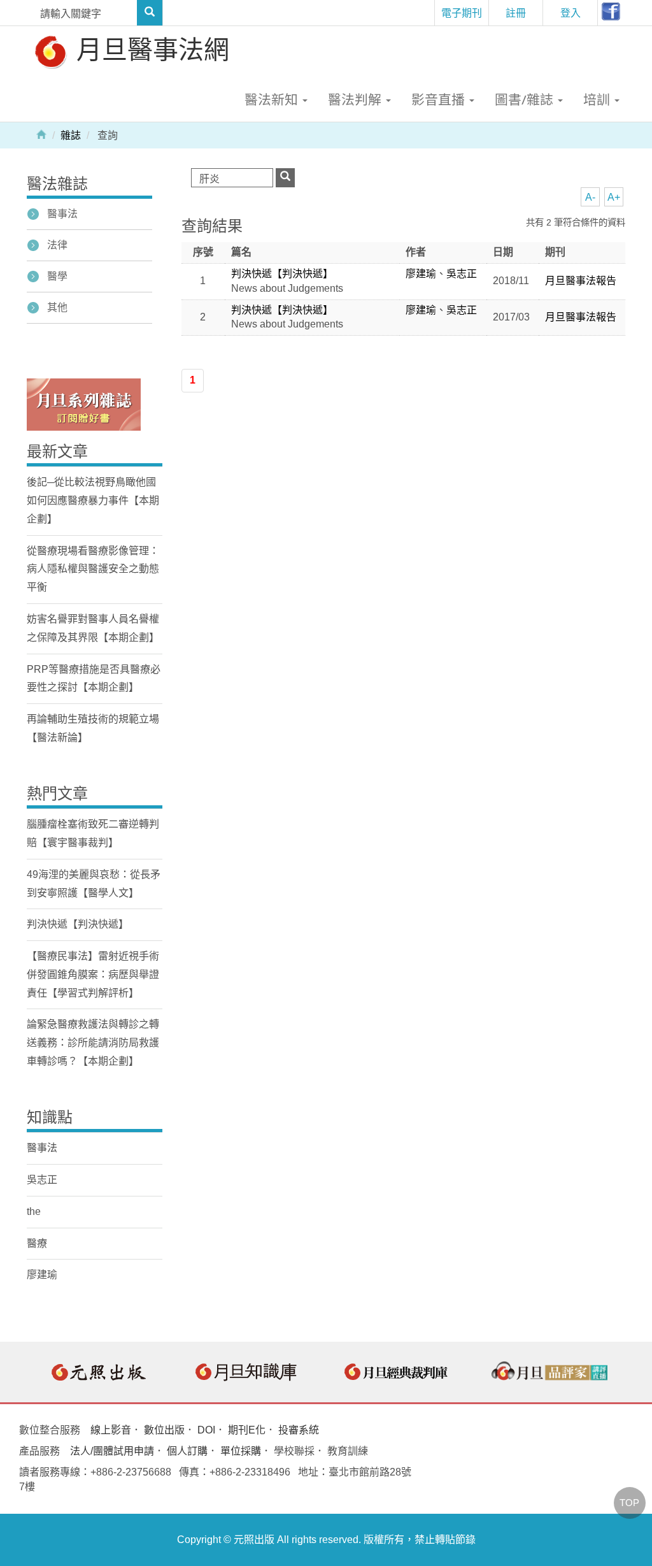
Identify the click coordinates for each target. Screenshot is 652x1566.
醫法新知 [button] (272, 99)
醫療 (37, 1243)
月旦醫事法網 (149, 48)
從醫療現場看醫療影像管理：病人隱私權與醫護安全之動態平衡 (93, 569)
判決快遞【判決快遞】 (282, 273)
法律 (57, 245)
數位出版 (164, 1430)
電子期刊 (461, 13)
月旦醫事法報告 (580, 280)
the (34, 1211)
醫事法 (62, 213)
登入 (570, 13)
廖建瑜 (421, 273)
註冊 (516, 13)
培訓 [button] (598, 99)
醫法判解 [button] (356, 99)
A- (590, 197)
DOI (206, 1430)
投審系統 (298, 1430)
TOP (629, 1502)
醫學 (57, 276)
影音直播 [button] (439, 99)
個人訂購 (187, 1451)
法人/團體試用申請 (112, 1451)
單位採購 (240, 1451)
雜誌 (70, 135)
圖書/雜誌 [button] (525, 99)
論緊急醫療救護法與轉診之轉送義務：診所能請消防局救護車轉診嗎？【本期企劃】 (93, 1043)
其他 (57, 307)
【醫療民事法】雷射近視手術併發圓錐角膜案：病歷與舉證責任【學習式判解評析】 (93, 974)
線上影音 (110, 1430)
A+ (613, 197)
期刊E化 (247, 1430)
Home (41, 134)
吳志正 (461, 273)
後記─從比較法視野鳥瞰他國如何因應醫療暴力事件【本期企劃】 (93, 500)
